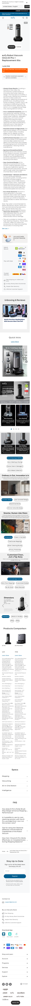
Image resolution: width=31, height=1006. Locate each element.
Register (15, 870)
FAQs (26, 610)
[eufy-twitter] (10, 978)
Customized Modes (22, 578)
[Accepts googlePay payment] (21, 939)
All (7, 845)
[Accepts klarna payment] (21, 942)
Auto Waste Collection (15, 468)
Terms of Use (9, 875)
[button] (27, 2)
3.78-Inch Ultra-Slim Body (14, 505)
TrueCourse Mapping (14, 537)
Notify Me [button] (15, 1002)
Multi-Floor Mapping (8, 578)
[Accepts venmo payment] (12, 942)
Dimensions (5, 610)
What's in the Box (17, 610)
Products (11, 47)
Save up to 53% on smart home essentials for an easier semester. (14, 14)
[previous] (4, 416)
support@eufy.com (11, 896)
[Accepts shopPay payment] (8, 942)
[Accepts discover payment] (16, 939)
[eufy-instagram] (3, 978)
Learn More (15, 341)
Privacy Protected (14, 545)
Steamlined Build (15, 501)
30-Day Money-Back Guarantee (14, 910)
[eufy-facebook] (7, 978)
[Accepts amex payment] (8, 939)
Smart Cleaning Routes (15, 541)
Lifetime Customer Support (13, 916)
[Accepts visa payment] (16, 942)
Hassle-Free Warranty (11, 913)
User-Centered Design (21, 496)
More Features (19, 582)
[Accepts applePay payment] (12, 939)
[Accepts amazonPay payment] (4, 939)
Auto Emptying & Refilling (15, 456)
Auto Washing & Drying (15, 460)
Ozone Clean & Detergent (15, 464)
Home (3, 845)
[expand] (25, 76)
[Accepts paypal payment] (4, 942)
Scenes (18, 47)
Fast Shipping (9, 907)
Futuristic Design (7, 496)
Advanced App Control (15, 574)
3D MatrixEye (8, 533)
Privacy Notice (19, 875)
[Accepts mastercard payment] (25, 939)
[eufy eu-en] (13, 18)
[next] (26, 416)
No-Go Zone (9, 582)
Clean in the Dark (20, 533)
